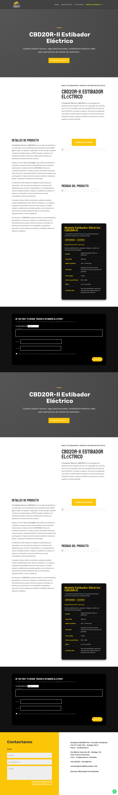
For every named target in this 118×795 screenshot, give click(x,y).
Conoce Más (84, 142)
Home (57, 4)
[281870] (84, 150)
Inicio (64, 85)
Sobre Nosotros (66, 4)
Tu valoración (21, 326)
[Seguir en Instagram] (87, 735)
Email (17, 348)
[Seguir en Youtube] (94, 735)
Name (17, 342)
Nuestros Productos (93, 4)
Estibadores (73, 85)
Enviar (97, 359)
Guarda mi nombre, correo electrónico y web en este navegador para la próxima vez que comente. (47, 354)
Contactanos (79, 4)
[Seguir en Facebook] (82, 735)
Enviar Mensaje (42, 783)
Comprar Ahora (59, 60)
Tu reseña (19, 328)
